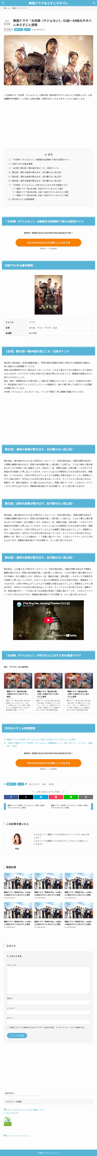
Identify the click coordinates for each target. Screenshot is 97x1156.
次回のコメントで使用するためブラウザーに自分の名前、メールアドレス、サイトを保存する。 (48, 1027)
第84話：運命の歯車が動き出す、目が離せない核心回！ (37, 180)
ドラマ (27, 29)
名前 (10, 998)
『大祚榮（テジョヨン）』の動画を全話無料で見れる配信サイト (41, 159)
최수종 (51, 784)
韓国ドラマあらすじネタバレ (48, 3)
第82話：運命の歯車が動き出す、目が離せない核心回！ (37, 172)
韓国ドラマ (18, 29)
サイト (9, 1018)
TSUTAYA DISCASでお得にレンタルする (48, 242)
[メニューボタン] (3, 3)
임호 (44, 784)
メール (10, 1008)
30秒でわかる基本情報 (22, 163)
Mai (17, 848)
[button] (11, 797)
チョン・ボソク (34, 784)
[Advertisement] (48, 122)
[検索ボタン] (94, 3)
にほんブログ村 (11, 1112)
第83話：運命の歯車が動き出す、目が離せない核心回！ (37, 176)
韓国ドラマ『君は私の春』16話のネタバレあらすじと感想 (40, 188)
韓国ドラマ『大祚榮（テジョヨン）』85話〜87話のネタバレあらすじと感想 (41, 739)
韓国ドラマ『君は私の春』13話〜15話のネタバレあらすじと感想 (42, 192)
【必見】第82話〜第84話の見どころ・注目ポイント (35, 167)
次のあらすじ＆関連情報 (23, 199)
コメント (11, 965)
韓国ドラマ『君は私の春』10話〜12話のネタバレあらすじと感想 (42, 195)
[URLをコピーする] (86, 797)
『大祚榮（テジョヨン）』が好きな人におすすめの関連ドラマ (40, 184)
